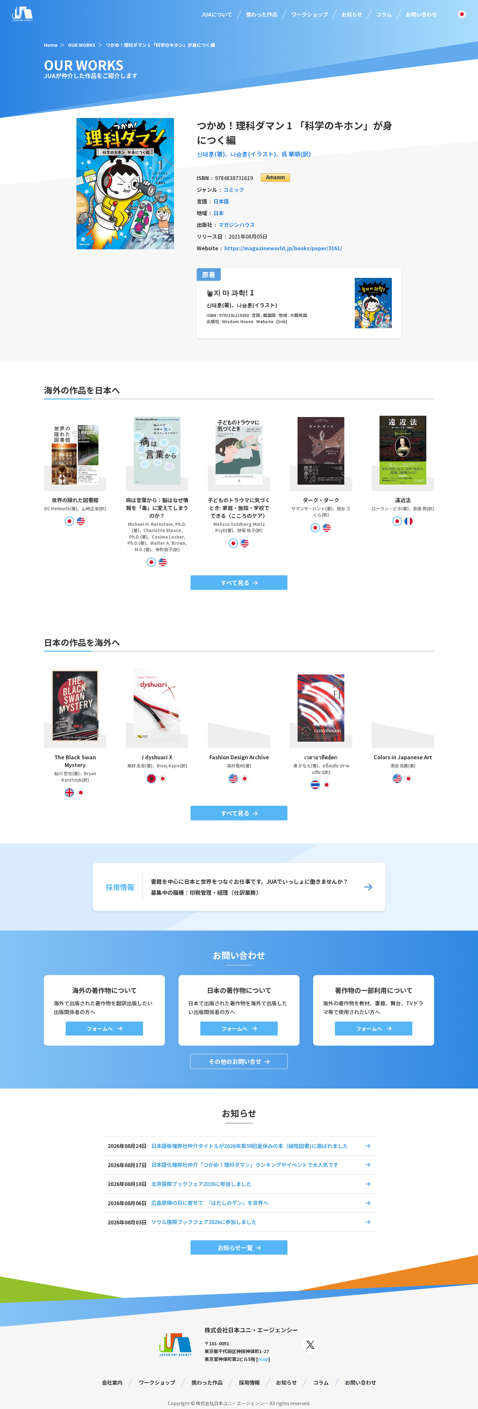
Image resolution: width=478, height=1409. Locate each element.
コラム (384, 14)
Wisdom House (237, 321)
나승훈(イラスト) (253, 154)
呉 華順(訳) (296, 154)
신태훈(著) (211, 154)
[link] (281, 321)
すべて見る (235, 582)
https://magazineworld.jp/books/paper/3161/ (283, 248)
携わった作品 (261, 14)
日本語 (221, 201)
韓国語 (269, 315)
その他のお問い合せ (235, 1061)
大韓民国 (298, 315)
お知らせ (351, 14)
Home (51, 45)
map (263, 1359)
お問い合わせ (421, 14)
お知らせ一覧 (235, 1247)
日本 (218, 213)
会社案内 (112, 1382)
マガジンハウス (237, 224)
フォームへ (100, 1028)
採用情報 (249, 1382)
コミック (233, 189)
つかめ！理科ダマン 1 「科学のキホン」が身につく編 (160, 45)
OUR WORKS (81, 45)
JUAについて (216, 14)
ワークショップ (309, 14)
